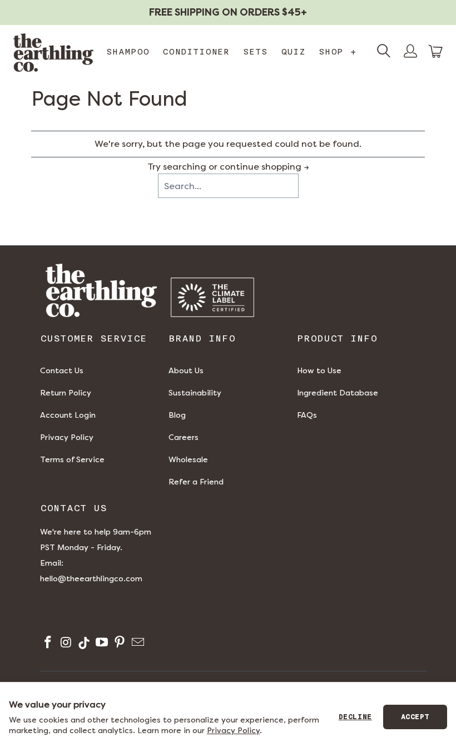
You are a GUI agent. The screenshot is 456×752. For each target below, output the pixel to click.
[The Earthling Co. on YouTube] (101, 644)
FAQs (307, 415)
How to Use (319, 370)
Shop (337, 52)
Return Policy (65, 393)
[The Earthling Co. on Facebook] (47, 644)
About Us (186, 370)
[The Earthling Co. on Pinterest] (119, 644)
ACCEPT (415, 717)
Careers (183, 437)
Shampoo (127, 52)
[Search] (384, 52)
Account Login (68, 415)
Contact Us (61, 370)
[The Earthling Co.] (53, 52)
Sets (255, 52)
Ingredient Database (337, 393)
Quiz (293, 52)
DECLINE (355, 717)
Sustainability (194, 393)
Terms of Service (72, 459)
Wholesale (188, 459)
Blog (177, 415)
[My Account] (410, 52)
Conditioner (196, 52)
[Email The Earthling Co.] (136, 644)
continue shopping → (264, 166)
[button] (436, 51)
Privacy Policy (66, 437)
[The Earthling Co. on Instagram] (65, 644)
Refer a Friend (196, 482)
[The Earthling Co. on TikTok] (83, 644)
